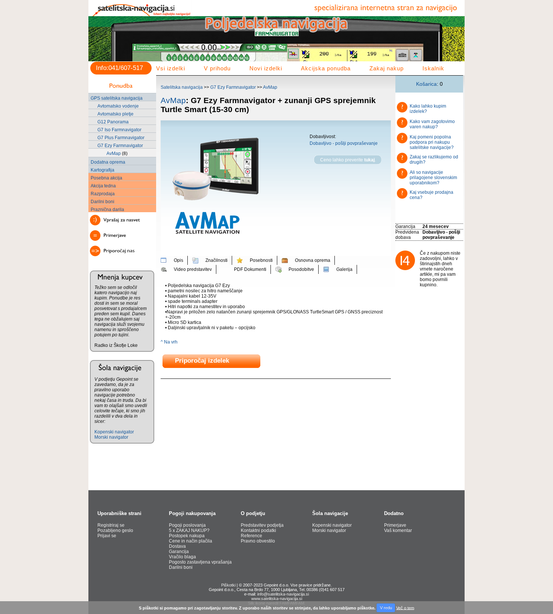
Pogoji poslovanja (187, 525)
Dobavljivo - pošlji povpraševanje (344, 143)
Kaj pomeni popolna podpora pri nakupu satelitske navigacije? (432, 142)
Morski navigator (111, 437)
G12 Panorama (113, 122)
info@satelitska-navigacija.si (283, 594)
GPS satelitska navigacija (117, 98)
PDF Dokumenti (250, 269)
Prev (98, 44)
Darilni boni (102, 201)
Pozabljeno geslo (115, 530)
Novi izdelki (265, 68)
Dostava (177, 546)
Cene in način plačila (190, 541)
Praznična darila (107, 209)
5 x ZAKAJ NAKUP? (189, 530)
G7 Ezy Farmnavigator (120, 145)
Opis (178, 260)
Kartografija (102, 170)
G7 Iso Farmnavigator (119, 129)
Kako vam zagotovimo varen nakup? (432, 124)
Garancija (179, 551)
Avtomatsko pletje (115, 114)
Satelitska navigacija (182, 87)
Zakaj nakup (386, 68)
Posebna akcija (106, 178)
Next (455, 44)
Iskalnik (433, 68)
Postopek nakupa (187, 535)
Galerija (344, 269)
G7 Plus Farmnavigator (120, 137)
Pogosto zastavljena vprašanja (200, 562)
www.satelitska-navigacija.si (276, 598)
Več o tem (405, 607)
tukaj (369, 160)
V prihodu (217, 68)
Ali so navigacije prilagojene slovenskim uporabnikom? (433, 177)
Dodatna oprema (108, 162)
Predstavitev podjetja (262, 525)
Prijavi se (106, 535)
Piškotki (228, 585)
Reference (251, 535)
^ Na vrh (169, 342)
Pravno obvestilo (258, 541)
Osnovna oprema (312, 260)
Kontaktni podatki (258, 530)
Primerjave (395, 525)
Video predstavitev (193, 269)
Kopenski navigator (114, 432)
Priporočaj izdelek (202, 361)
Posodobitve (301, 269)
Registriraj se (111, 525)
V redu (386, 607)
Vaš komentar (398, 530)
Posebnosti (261, 260)
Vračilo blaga (182, 556)
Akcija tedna (103, 185)
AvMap (113, 153)
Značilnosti (216, 260)
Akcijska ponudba (326, 68)
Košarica (426, 84)
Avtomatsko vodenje (118, 106)
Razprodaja (103, 193)
